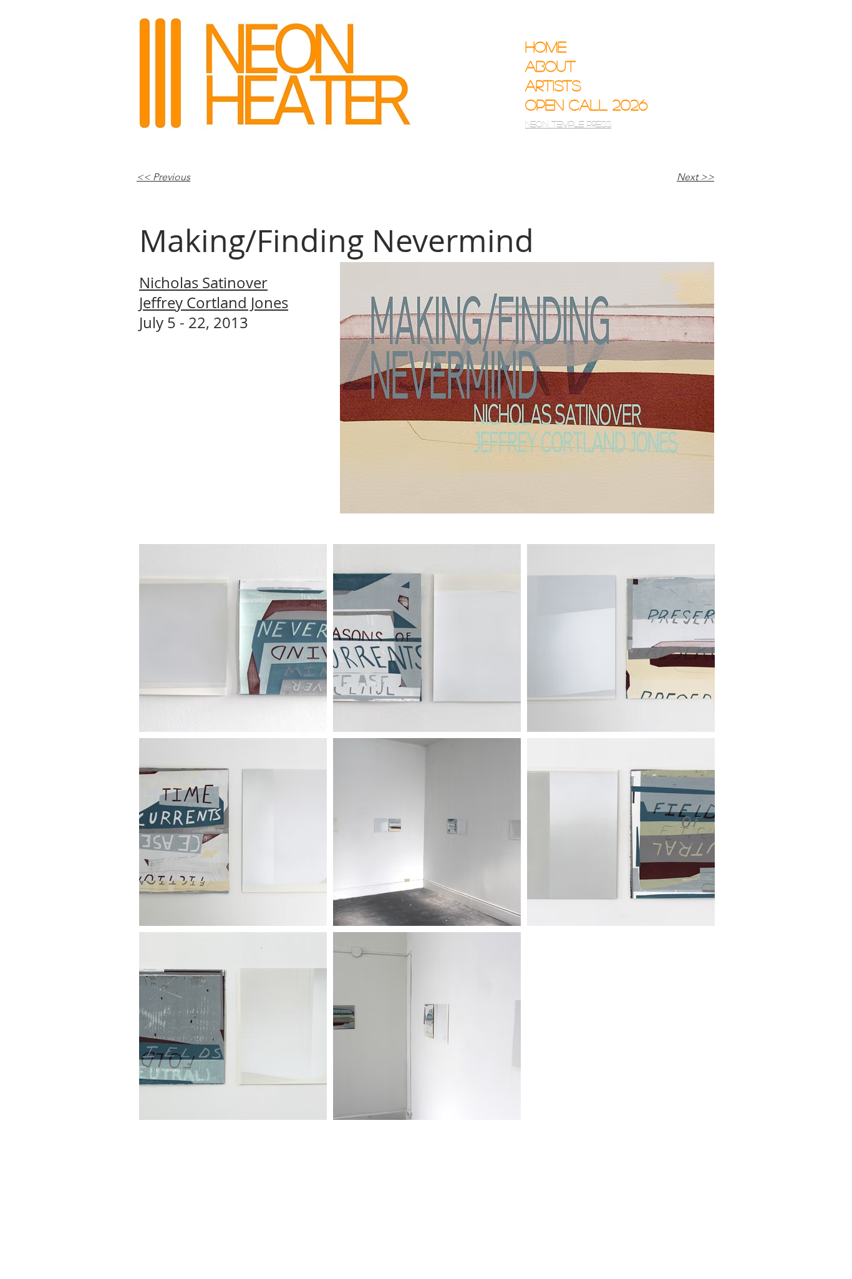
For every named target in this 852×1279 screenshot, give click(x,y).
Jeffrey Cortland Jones (213, 303)
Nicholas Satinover (203, 283)
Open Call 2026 (577, 104)
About (550, 66)
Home (545, 46)
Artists (553, 85)
